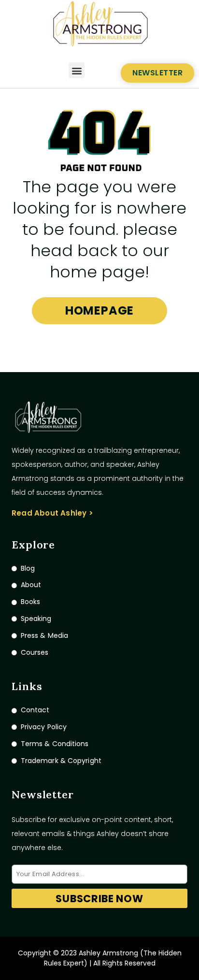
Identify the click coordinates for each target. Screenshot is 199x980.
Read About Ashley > (52, 513)
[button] (77, 70)
